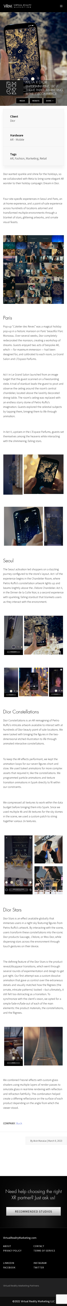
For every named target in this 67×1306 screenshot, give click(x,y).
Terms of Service (44, 1250)
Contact (39, 1246)
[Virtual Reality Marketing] (17, 6)
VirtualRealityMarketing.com (19, 1238)
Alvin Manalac (40, 1140)
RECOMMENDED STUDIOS (33, 1211)
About (7, 1246)
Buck (19, 1123)
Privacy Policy (12, 1250)
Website (36, 100)
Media (22, 100)
